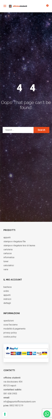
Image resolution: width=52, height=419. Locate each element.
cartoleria (7, 249)
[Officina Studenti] (18, 6)
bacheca (7, 287)
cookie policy (9, 336)
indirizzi (7, 299)
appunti (7, 237)
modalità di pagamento (14, 328)
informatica (8, 257)
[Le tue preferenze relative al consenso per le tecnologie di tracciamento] (4, 414)
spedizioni (8, 320)
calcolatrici (8, 265)
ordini (6, 291)
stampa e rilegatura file (14, 241)
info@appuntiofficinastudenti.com (19, 401)
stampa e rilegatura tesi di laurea (19, 245)
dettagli (7, 303)
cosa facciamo (10, 324)
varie (5, 269)
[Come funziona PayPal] (26, 359)
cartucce (7, 253)
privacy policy (10, 332)
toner (5, 261)
